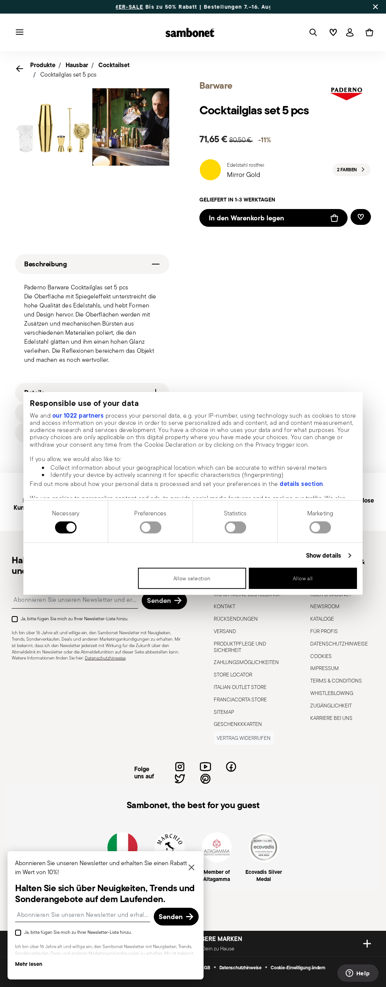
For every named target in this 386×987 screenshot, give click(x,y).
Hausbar (77, 64)
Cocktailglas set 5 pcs (68, 74)
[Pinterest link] (205, 779)
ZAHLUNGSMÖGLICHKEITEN (246, 662)
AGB (205, 967)
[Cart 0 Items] (368, 32)
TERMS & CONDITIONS (336, 680)
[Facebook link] (231, 767)
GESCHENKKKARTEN (238, 724)
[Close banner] (375, 6)
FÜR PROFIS (324, 631)
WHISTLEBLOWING (331, 693)
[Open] (312, 32)
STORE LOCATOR (233, 674)
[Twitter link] (180, 779)
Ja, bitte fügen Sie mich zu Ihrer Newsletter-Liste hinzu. (74, 618)
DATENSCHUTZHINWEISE (339, 643)
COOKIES (321, 656)
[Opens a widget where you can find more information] (357, 973)
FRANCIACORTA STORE (240, 699)
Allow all (303, 578)
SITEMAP (224, 712)
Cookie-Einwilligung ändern (298, 967)
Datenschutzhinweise (105, 658)
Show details (323, 555)
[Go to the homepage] (190, 32)
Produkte (42, 64)
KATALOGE (322, 619)
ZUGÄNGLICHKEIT (331, 705)
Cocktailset (114, 64)
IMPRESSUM (324, 668)
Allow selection (192, 578)
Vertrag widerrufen (244, 738)
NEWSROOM (325, 606)
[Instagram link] (180, 767)
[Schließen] (191, 868)
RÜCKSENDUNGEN (236, 619)
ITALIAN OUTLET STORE (240, 687)
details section (301, 483)
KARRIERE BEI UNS (331, 718)
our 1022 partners (78, 415)
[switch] (150, 527)
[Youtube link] (205, 767)
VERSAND (225, 631)
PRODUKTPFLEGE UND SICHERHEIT (240, 647)
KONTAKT (224, 606)
